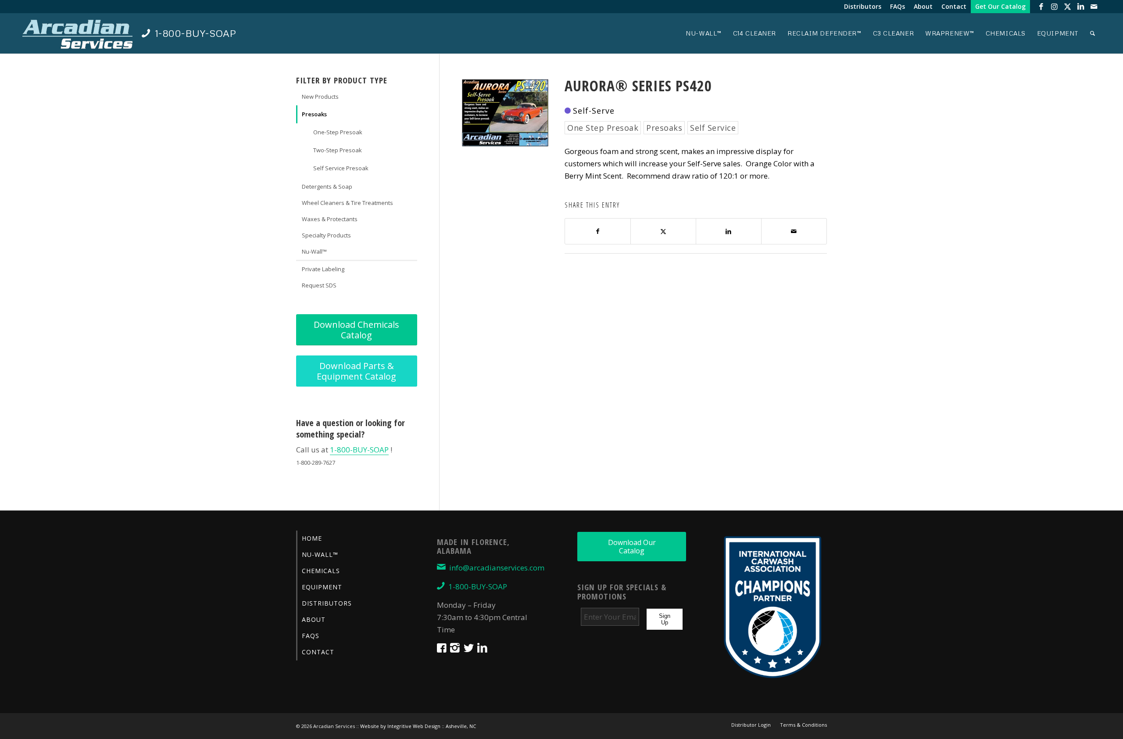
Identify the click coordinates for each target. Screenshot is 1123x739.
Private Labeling (323, 269)
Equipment (322, 587)
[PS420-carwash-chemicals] (505, 113)
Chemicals (321, 571)
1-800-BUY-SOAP (359, 450)
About (313, 619)
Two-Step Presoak (337, 150)
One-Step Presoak (337, 132)
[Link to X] (1067, 6)
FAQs (310, 635)
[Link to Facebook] (1041, 6)
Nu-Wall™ (314, 251)
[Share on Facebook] (597, 231)
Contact (318, 652)
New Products (320, 96)
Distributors (327, 603)
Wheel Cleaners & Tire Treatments (347, 203)
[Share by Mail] (794, 231)
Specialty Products (326, 235)
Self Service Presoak (340, 168)
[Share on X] (663, 231)
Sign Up (664, 619)
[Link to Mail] (1094, 6)
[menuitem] (863, 6)
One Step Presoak (602, 127)
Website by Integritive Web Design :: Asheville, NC (418, 726)
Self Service (713, 127)
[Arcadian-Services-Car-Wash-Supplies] (77, 33)
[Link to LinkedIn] (1080, 6)
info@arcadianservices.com (496, 568)
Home (312, 538)
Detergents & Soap (327, 186)
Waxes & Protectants (330, 219)
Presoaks (664, 127)
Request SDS (319, 285)
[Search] (1092, 33)
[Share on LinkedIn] (728, 231)
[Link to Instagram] (1054, 6)
